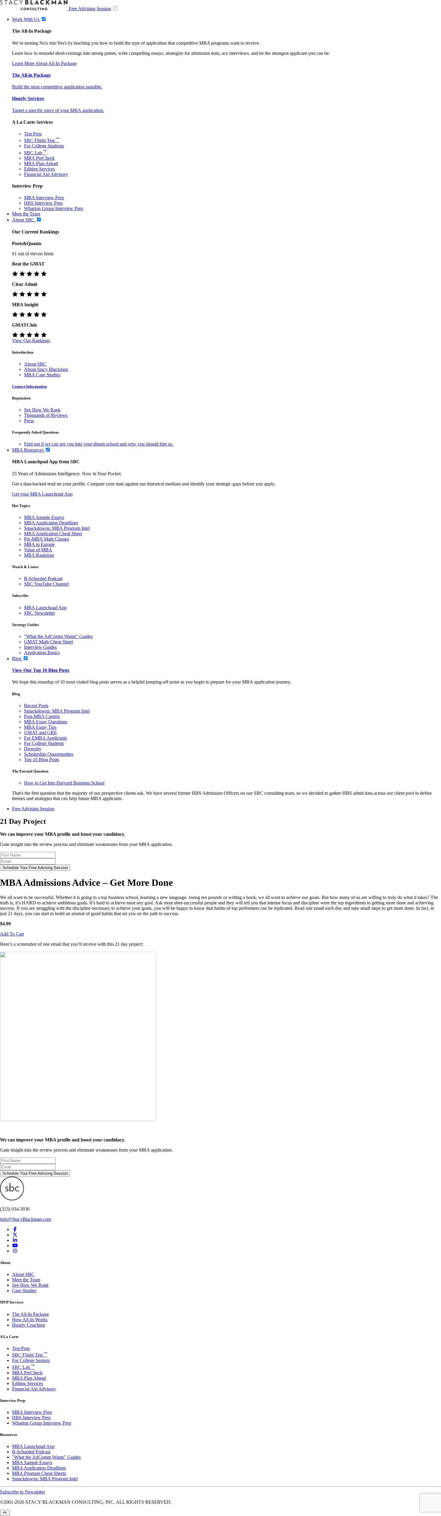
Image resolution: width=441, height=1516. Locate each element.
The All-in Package (31, 75)
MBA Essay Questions (45, 721)
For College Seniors (31, 1360)
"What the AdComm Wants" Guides (58, 636)
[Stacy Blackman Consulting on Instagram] (15, 1250)
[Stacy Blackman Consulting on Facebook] (15, 1229)
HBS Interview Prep (43, 203)
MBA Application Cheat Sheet (53, 533)
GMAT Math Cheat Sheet (48, 641)
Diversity (32, 748)
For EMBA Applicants (45, 737)
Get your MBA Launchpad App (42, 494)
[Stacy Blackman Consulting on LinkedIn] (15, 1240)
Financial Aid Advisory (46, 174)
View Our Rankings (31, 340)
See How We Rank (42, 409)
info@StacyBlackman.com (25, 1219)
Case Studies (24, 1290)
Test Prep (33, 133)
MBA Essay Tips (40, 727)
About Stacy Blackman (46, 369)
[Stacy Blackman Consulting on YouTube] (15, 1245)
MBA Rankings (39, 555)
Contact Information (29, 386)
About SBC (35, 363)
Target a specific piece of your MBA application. (58, 110)
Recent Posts (36, 705)
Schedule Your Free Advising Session (35, 867)
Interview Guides (40, 647)
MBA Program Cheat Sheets (39, 1473)
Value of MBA (38, 549)
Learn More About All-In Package (44, 63)
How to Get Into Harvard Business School (64, 782)
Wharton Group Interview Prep (53, 208)
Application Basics (42, 652)
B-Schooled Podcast (43, 578)
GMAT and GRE (40, 732)
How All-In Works (29, 1319)
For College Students (44, 145)
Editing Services (39, 168)
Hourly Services (28, 98)
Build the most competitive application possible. (57, 86)
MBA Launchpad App (45, 607)
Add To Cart (12, 933)
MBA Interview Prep (44, 197)
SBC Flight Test (41, 140)
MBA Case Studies (42, 374)
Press (29, 420)
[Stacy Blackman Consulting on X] (15, 1234)
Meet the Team (26, 1279)
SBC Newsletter (39, 613)
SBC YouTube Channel (46, 583)
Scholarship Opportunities (48, 754)
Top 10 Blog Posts (41, 759)
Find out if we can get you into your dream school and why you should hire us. (98, 443)
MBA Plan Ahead (41, 163)
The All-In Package (30, 1314)
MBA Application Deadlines (51, 522)
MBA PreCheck (39, 158)
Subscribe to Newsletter (22, 1491)
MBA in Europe (39, 544)
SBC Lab (35, 152)
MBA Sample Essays (44, 517)
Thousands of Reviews (46, 415)
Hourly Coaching (28, 1325)
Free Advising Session (90, 8)
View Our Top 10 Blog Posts (40, 670)
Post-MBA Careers (42, 716)
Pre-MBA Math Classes (46, 538)
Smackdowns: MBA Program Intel (57, 528)
